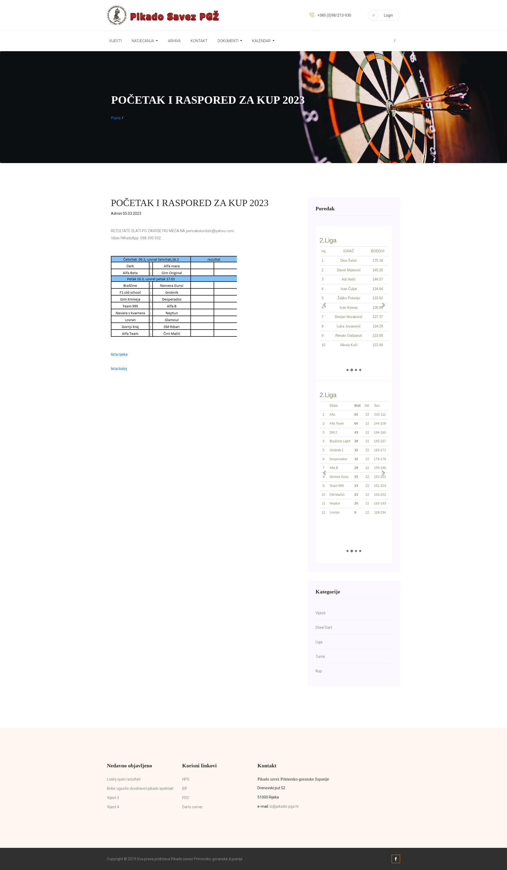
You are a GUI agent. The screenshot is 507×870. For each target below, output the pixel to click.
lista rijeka (119, 354)
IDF (184, 788)
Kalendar (261, 41)
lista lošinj (119, 369)
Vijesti (115, 41)
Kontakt (199, 41)
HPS (185, 779)
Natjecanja (143, 41)
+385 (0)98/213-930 (334, 15)
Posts (116, 118)
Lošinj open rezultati (123, 779)
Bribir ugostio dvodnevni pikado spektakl (140, 788)
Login (388, 15)
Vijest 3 (113, 798)
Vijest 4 (113, 807)
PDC (185, 798)
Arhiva (174, 41)
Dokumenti (228, 41)
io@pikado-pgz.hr (284, 806)
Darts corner (192, 807)
